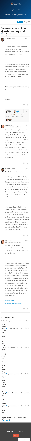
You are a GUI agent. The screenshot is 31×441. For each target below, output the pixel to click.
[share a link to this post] (27, 105)
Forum (15, 10)
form (15, 33)
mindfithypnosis (10, 38)
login (3, 358)
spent (7, 35)
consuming (23, 35)
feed (4, 35)
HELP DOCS (20, 432)
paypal (3, 386)
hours (24, 33)
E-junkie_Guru (9, 125)
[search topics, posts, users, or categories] (25, 21)
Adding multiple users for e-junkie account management (4, 345)
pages (21, 33)
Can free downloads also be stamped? (4, 405)
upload (17, 33)
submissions (18, 35)
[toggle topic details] (26, 111)
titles (2, 35)
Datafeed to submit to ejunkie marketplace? (13, 30)
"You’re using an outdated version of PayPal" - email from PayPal (4, 373)
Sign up (16, 436)
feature (3, 356)
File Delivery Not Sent (4, 392)
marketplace (11, 35)
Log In (20, 22)
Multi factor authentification (4, 328)
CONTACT (10, 432)
